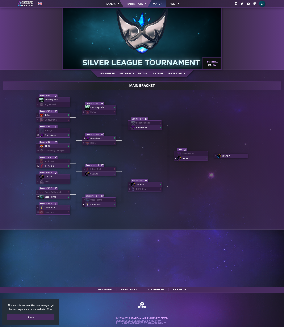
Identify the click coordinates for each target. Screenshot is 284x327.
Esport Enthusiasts (53, 192)
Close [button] (31, 317)
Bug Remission (51, 104)
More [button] (49, 309)
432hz (47, 181)
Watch (157, 3)
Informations (107, 73)
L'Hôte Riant (50, 207)
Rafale (47, 115)
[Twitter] (242, 3)
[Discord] (236, 3)
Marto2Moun (51, 120)
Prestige (48, 130)
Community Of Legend (55, 150)
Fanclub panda (51, 99)
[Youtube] (248, 3)
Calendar (158, 73)
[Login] (262, 4)
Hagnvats (49, 212)
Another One (50, 161)
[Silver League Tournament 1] (25, 3)
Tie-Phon (156, 321)
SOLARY (48, 176)
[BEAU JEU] (50, 166)
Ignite (47, 146)
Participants (127, 73)
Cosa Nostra (50, 197)
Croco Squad (50, 135)
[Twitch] (254, 3)
